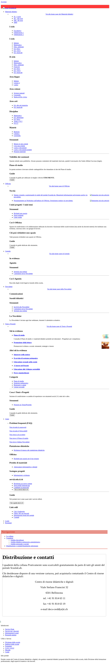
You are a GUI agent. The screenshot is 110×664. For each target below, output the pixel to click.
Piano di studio (19, 335)
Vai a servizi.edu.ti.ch (21, 489)
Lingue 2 (17, 83)
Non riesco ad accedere (17, 435)
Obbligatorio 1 (19, 33)
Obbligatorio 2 (19, 35)
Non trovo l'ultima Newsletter (19, 442)
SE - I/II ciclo (18, 18)
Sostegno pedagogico (21, 383)
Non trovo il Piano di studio (18, 438)
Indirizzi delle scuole (12, 644)
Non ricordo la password (17, 427)
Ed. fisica (17, 49)
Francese (17, 67)
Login (7, 521)
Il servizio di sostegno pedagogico (26, 358)
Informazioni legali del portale (24, 515)
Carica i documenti (20, 148)
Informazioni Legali (12, 633)
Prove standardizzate (21, 373)
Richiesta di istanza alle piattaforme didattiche (29, 450)
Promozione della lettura (23, 342)
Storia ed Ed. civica (20, 97)
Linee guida (18, 217)
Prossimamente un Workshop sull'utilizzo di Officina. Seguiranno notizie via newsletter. (43, 201)
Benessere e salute (20, 385)
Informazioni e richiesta (22, 475)
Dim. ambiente (19, 47)
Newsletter (8, 287)
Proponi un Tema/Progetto (23, 405)
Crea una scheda (19, 146)
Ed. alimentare (19, 117)
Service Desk (9, 629)
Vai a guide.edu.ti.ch (16, 503)
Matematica (18, 45)
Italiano (16, 43)
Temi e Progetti (10, 324)
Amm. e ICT (18, 121)
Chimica (16, 134)
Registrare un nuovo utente (23, 484)
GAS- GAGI (9, 648)
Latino (16, 85)
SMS (15, 22)
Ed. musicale (18, 53)
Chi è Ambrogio (19, 511)
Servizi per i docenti (12, 631)
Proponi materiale (20, 152)
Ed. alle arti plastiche (21, 105)
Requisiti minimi (10, 635)
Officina (8, 184)
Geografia (17, 95)
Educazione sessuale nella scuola (25, 362)
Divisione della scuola (12, 642)
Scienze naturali (19, 93)
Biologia (17, 132)
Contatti (16, 517)
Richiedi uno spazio (20, 213)
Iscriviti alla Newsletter (21, 307)
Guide (12, 180)
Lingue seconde (19, 387)
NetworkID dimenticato (22, 485)
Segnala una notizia (20, 272)
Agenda (8, 251)
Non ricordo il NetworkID (18, 431)
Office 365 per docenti (21, 513)
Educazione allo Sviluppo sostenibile (27, 369)
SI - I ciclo (17, 17)
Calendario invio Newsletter (23, 273)
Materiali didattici (11, 12)
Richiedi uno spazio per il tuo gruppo (26, 459)
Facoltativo (17, 31)
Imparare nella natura (22, 355)
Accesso (4, 2)
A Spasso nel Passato (21, 365)
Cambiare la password (21, 487)
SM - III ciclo (18, 20)
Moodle (7, 650)
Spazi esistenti (18, 215)
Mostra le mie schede (21, 144)
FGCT (16, 123)
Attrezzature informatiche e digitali (25, 467)
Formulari (8, 646)
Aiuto (7, 419)
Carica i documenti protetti (23, 150)
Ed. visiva (17, 51)
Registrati (8, 523)
